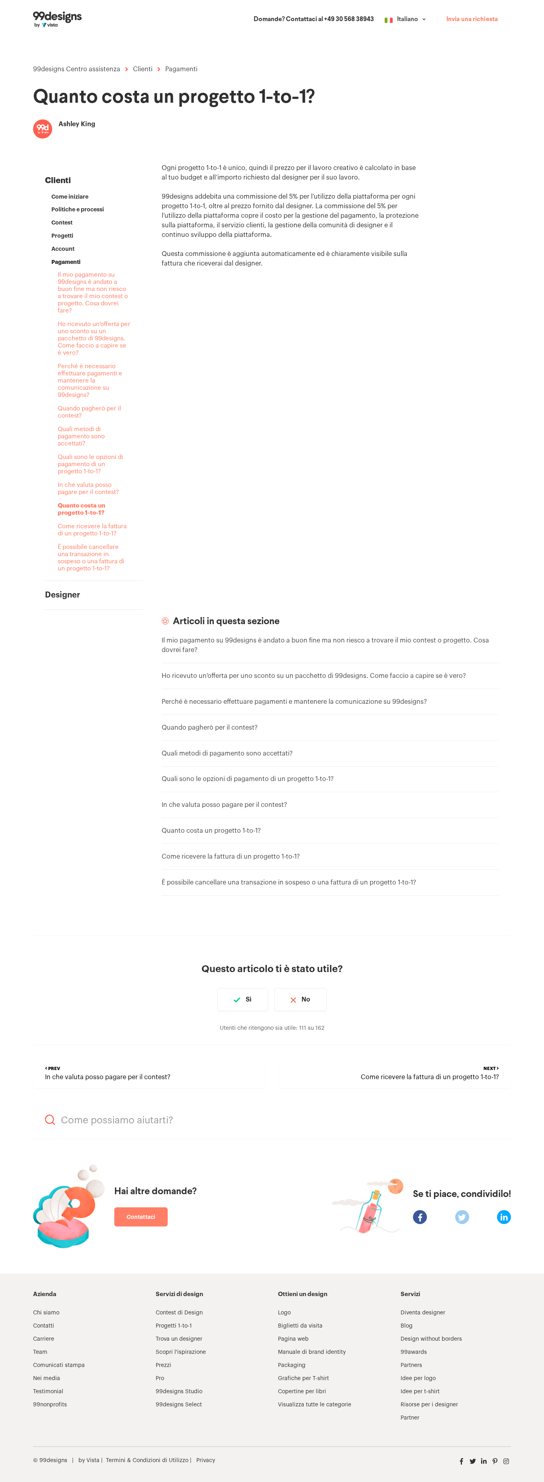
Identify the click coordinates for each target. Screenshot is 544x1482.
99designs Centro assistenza (76, 69)
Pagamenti (181, 69)
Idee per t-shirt (420, 1391)
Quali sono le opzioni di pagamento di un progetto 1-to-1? (90, 464)
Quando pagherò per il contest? (89, 412)
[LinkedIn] (504, 1217)
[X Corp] (462, 1217)
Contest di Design (179, 1313)
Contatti (43, 1326)
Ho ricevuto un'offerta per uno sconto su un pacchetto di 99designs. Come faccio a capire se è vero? (94, 338)
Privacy (205, 1460)
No (305, 999)
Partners (411, 1365)
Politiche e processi (77, 209)
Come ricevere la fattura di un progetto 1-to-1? (92, 530)
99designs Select (179, 1405)
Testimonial (48, 1391)
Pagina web (293, 1339)
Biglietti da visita (300, 1326)
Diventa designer (423, 1313)
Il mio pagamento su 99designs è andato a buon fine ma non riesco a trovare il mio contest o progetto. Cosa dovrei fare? (93, 293)
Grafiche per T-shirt (303, 1378)
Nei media (46, 1378)
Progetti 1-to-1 (174, 1326)
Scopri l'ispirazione (181, 1352)
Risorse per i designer (429, 1405)
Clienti (143, 69)
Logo (284, 1313)
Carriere (43, 1339)
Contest (61, 222)
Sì (249, 999)
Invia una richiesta (472, 19)
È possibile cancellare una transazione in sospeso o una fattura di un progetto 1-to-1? (91, 558)
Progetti (62, 235)
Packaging (291, 1365)
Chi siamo (46, 1313)
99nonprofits (50, 1405)
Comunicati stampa (59, 1365)
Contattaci (141, 1217)
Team (40, 1352)
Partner (410, 1418)
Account (62, 249)
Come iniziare (69, 196)
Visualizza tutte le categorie (314, 1405)
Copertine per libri (302, 1391)
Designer (62, 595)
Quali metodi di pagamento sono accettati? (81, 436)
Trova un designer (179, 1339)
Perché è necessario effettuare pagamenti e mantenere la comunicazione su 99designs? (90, 380)
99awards (414, 1352)
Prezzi (163, 1365)
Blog (407, 1326)
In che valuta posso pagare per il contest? (88, 488)
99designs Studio (179, 1391)
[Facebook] (420, 1217)
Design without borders (431, 1339)
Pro (160, 1378)
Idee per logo (418, 1378)
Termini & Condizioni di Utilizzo (147, 1460)
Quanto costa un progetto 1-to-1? (81, 509)
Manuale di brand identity (312, 1352)
